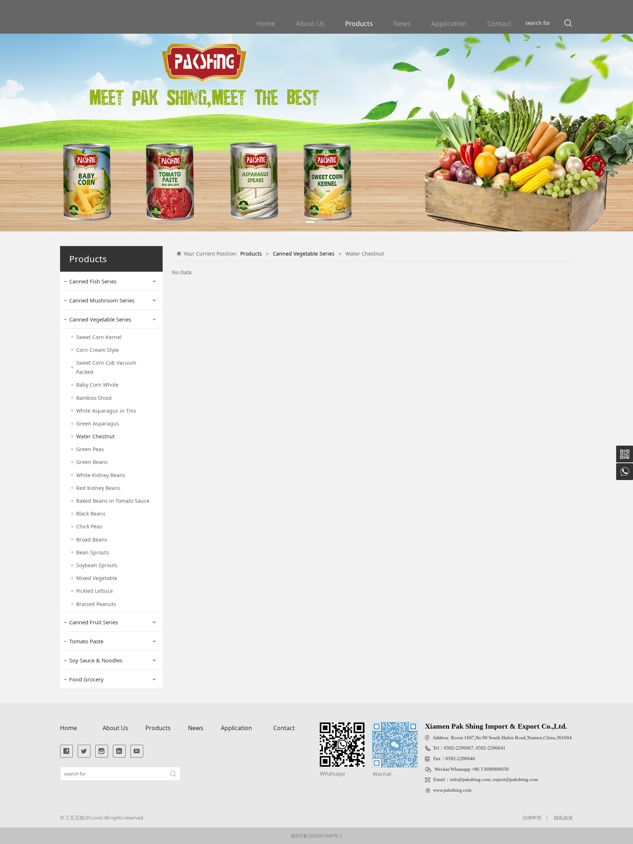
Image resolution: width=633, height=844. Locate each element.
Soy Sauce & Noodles (95, 660)
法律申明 (531, 817)
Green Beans (92, 461)
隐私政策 (563, 817)
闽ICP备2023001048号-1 (316, 835)
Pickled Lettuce (94, 590)
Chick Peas (89, 526)
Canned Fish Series (92, 281)
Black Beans (91, 513)
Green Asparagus (97, 423)
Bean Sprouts (92, 552)
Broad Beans (91, 539)
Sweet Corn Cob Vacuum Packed (106, 367)
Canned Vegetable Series (100, 319)
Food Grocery (86, 679)
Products (359, 23)
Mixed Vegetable (96, 578)
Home (265, 23)
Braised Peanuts (96, 604)
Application (449, 23)
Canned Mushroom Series (101, 300)
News (402, 23)
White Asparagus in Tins (106, 410)
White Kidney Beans (100, 475)
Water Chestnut (95, 436)
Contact (499, 23)
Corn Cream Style (97, 349)
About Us (310, 23)
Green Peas (90, 449)
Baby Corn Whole (97, 384)
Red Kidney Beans (98, 487)
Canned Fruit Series (93, 622)
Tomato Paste (86, 641)
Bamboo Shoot (94, 397)
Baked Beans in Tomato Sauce (112, 500)
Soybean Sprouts (97, 565)
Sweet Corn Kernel (99, 337)
